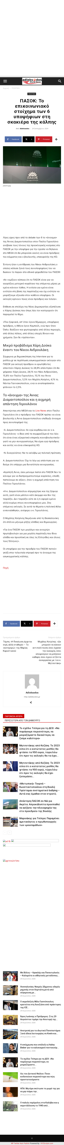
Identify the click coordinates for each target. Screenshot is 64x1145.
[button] (5, 81)
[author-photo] (32, 688)
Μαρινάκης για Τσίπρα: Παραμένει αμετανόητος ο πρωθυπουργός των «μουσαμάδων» (39, 822)
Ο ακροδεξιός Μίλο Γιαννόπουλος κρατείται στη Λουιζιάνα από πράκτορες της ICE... (40, 1004)
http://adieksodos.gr (32, 697)
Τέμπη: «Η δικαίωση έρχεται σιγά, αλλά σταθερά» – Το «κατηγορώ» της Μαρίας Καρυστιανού (17, 646)
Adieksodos (24, 128)
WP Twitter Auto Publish (20, 1143)
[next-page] (9, 832)
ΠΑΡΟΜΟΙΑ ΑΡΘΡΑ (13, 716)
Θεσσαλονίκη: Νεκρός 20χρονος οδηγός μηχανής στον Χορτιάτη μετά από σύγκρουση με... (40, 990)
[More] (56, 139)
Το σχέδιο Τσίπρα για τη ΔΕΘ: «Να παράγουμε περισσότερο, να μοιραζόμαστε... (37, 1062)
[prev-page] (5, 832)
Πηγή (5, 567)
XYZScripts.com (47, 1143)
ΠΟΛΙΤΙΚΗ (16, 88)
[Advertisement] (32, 44)
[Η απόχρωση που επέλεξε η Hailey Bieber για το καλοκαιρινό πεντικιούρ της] (10, 1048)
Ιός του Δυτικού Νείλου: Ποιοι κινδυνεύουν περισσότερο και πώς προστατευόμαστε (37, 1076)
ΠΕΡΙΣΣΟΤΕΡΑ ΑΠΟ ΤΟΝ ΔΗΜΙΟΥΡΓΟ (22, 720)
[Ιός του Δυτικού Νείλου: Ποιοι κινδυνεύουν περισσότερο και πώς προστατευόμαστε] (10, 1077)
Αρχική (6, 88)
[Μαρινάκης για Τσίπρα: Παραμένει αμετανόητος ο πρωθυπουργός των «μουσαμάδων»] (10, 822)
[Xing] (32, 702)
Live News (40, 410)
